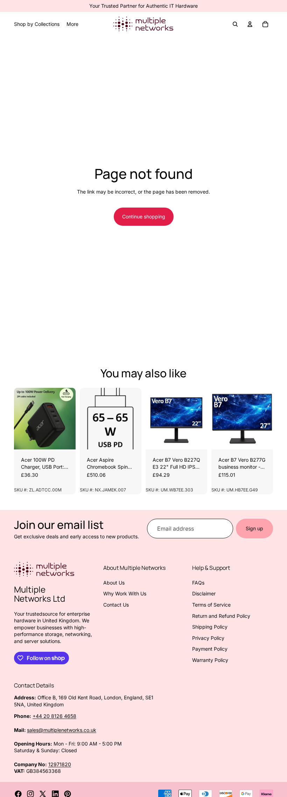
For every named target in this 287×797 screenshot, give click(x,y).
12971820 (59, 764)
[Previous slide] (21, 418)
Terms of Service (211, 605)
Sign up (254, 528)
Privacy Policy (208, 638)
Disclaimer (204, 593)
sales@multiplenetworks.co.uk (61, 730)
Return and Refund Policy (221, 616)
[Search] (235, 24)
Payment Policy (209, 649)
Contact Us (116, 605)
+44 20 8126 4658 (54, 716)
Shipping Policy (209, 627)
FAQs (198, 583)
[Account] (250, 24)
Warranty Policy (210, 660)
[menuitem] (72, 24)
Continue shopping (143, 216)
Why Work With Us (124, 593)
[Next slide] (68, 418)
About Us (114, 583)
